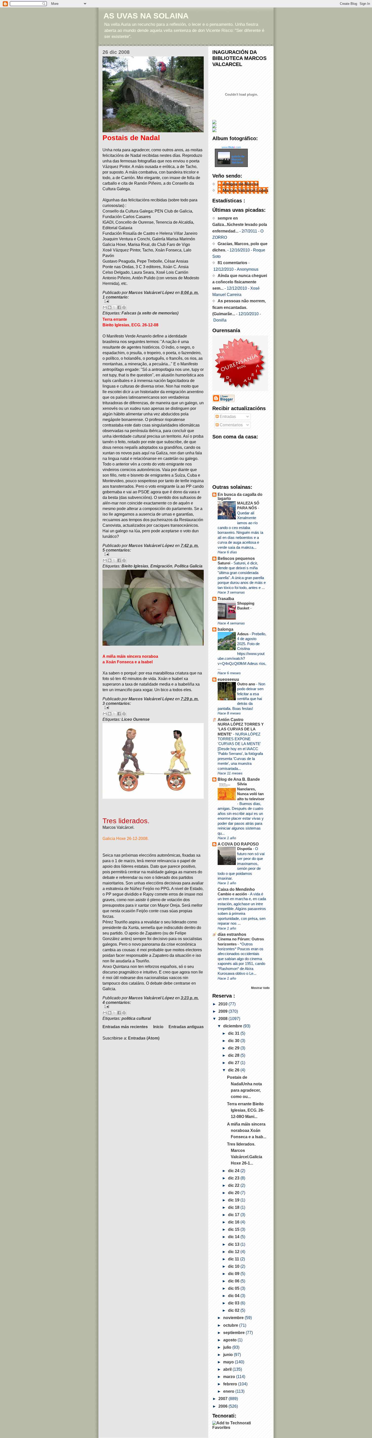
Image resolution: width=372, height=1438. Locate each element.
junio (228, 1354)
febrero (230, 1384)
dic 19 (234, 1200)
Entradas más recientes (125, 1027)
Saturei (224, 563)
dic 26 (234, 1070)
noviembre (234, 1318)
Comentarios (231, 425)
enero (229, 1391)
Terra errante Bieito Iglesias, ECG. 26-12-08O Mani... (245, 1110)
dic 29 (234, 1048)
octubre (231, 1325)
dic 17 (234, 1215)
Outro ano (246, 684)
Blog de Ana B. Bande (239, 779)
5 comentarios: (116, 550)
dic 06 (234, 1281)
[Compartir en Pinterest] (124, 307)
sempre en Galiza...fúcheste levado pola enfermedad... (239, 224)
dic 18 (234, 1207)
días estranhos (232, 934)
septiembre (234, 1332)
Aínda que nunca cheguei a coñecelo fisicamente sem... (239, 281)
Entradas (227, 416)
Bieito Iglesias (134, 566)
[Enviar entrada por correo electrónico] (153, 301)
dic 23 (234, 1178)
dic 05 (234, 1288)
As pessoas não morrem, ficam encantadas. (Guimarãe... (239, 307)
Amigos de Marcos (241, 184)
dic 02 (234, 1310)
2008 (223, 1019)
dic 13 (234, 1244)
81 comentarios (232, 263)
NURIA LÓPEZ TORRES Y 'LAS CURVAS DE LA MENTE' (241, 729)
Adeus (243, 634)
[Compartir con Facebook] (119, 307)
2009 (223, 1011)
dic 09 (234, 1274)
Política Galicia (188, 566)
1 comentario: (115, 297)
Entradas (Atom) (143, 1038)
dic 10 (234, 1266)
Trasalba (226, 599)
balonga (225, 629)
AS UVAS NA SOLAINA (146, 15)
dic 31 (234, 1033)
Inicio (158, 1027)
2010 (223, 1004)
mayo (229, 1362)
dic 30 (234, 1041)
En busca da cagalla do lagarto (240, 496)
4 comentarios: (116, 1002)
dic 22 (234, 1185)
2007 (223, 1399)
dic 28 (234, 1055)
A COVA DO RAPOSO (238, 844)
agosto (230, 1340)
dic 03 (234, 1303)
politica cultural (136, 1018)
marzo (229, 1376)
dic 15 (234, 1229)
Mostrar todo (260, 987)
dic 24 (234, 1171)
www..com (231, 147)
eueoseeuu (228, 679)
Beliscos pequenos (236, 558)
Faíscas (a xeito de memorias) (149, 313)
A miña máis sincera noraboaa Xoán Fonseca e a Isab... (246, 1130)
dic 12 (234, 1252)
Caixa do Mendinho (236, 889)
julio (227, 1347)
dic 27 (234, 1063)
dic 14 (234, 1237)
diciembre (233, 1026)
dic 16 (234, 1222)
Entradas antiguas (186, 1027)
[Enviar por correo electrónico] (104, 307)
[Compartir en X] (114, 307)
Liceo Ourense (135, 719)
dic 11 (234, 1259)
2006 (223, 1406)
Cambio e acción (233, 894)
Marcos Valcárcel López (245, 190)
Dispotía (245, 849)
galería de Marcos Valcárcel (238, 159)
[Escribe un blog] (109, 307)
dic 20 (234, 1193)
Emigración (161, 566)
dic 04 (234, 1296)
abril (228, 1369)
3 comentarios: (116, 703)
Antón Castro (230, 719)
